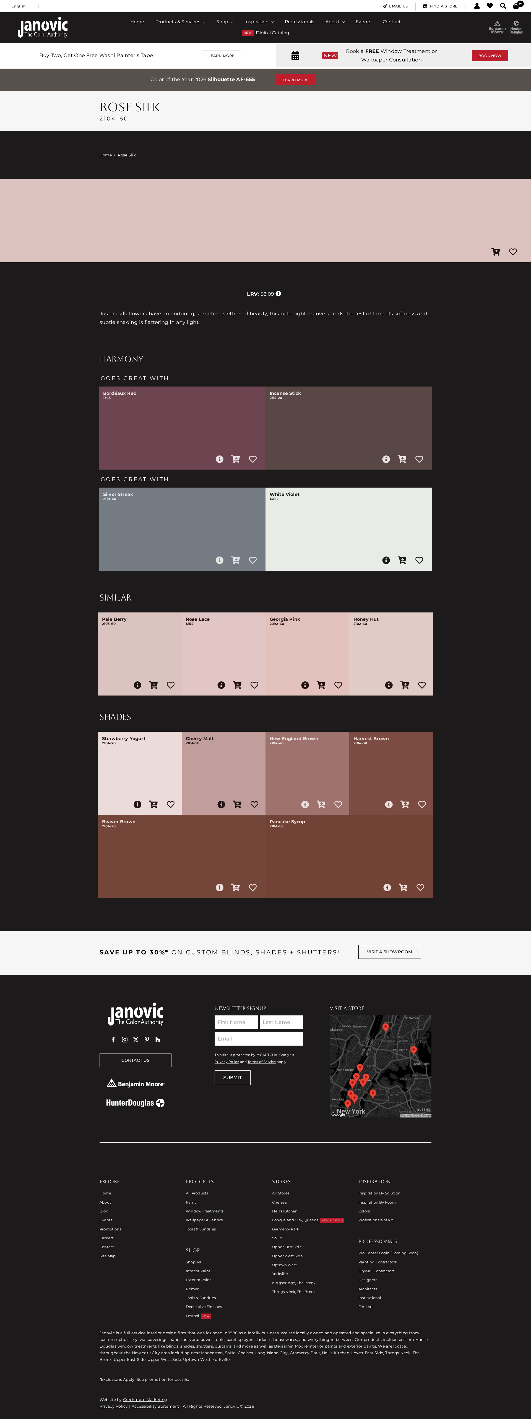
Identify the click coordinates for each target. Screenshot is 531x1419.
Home (106, 155)
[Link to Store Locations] (380, 1066)
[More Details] (219, 459)
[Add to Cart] (496, 252)
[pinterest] (147, 1039)
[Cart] (516, 6)
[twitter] (136, 1039)
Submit (232, 1077)
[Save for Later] (513, 252)
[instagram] (124, 1039)
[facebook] (113, 1039)
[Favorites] (489, 6)
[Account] (477, 6)
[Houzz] (157, 1039)
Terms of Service (262, 1062)
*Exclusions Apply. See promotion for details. (144, 1379)
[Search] (503, 6)
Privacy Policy (227, 1062)
